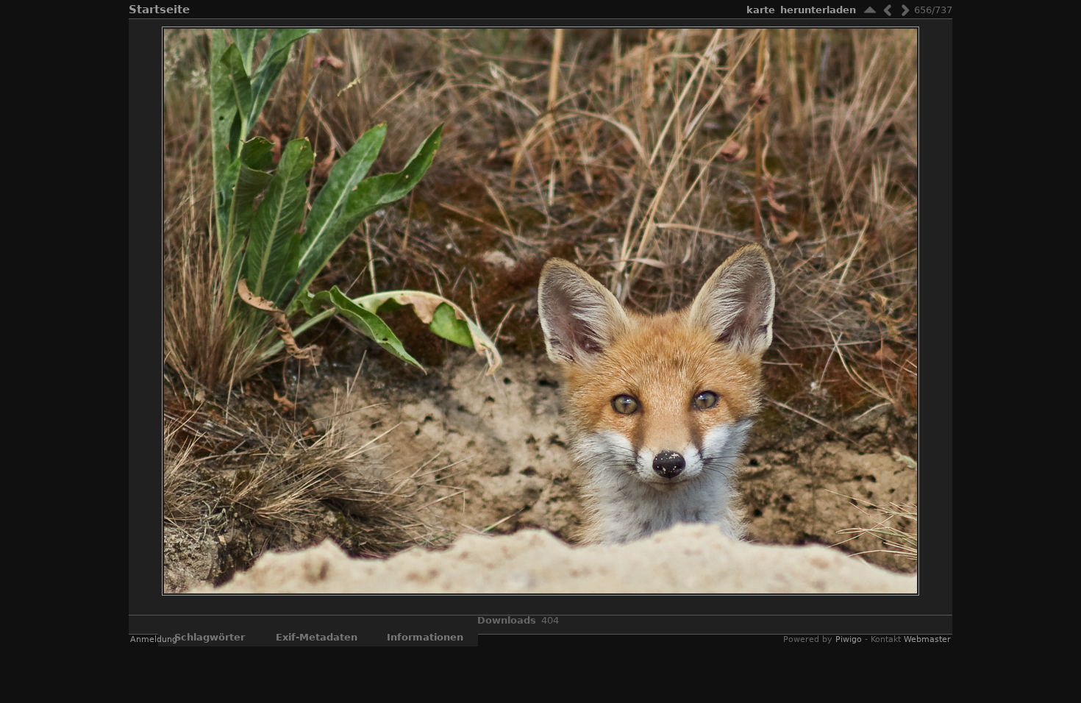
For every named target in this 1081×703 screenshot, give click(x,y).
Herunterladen (818, 9)
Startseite (159, 9)
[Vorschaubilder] (870, 9)
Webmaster (927, 639)
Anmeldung (153, 639)
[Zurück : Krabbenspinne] (887, 9)
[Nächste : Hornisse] (905, 9)
